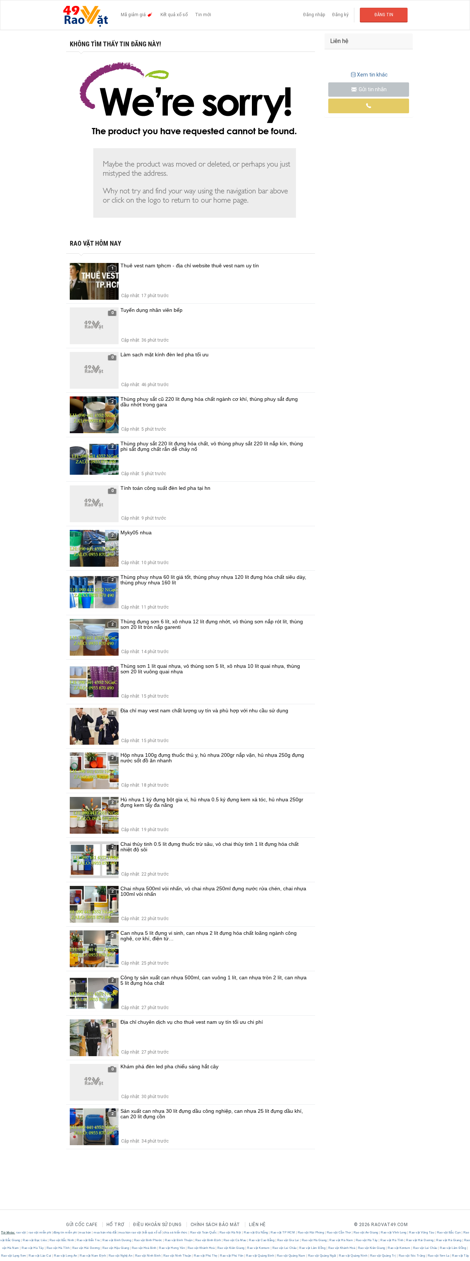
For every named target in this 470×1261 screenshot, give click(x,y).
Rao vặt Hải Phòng (311, 1232)
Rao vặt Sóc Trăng (412, 1255)
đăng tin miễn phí (65, 1232)
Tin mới (203, 14)
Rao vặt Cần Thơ (339, 1232)
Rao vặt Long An (65, 1255)
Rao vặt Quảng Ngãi (322, 1255)
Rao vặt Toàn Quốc (203, 1232)
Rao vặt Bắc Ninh (61, 1240)
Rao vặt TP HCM (283, 1232)
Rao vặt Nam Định (93, 1255)
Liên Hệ (257, 1224)
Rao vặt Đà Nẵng (256, 1232)
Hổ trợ (115, 1224)
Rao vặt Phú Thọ (205, 1255)
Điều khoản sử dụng (157, 1224)
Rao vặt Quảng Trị (383, 1255)
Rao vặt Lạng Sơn (14, 1255)
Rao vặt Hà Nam (341, 1240)
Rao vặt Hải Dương (420, 1240)
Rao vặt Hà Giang (314, 1240)
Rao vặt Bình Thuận (179, 1240)
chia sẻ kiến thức (175, 1232)
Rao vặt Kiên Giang (230, 1248)
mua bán (85, 1232)
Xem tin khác (372, 75)
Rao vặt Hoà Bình (144, 1248)
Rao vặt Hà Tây (367, 1240)
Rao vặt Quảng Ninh (353, 1255)
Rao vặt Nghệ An (120, 1255)
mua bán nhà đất (105, 1232)
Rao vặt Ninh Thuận (177, 1255)
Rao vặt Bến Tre (88, 1240)
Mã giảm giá (134, 14)
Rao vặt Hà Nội (230, 1232)
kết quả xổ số (152, 1232)
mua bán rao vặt (130, 1232)
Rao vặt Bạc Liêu (35, 1240)
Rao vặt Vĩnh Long (394, 1232)
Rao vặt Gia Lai (288, 1240)
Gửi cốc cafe (81, 1224)
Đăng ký (340, 14)
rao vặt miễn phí (40, 1232)
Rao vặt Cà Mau (235, 1240)
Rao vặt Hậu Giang (115, 1248)
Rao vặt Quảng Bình (260, 1255)
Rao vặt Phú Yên (232, 1255)
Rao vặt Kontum (258, 1248)
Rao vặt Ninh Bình (148, 1255)
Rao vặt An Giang (365, 1232)
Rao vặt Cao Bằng (261, 1240)
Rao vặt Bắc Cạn (449, 1232)
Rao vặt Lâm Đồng (312, 1248)
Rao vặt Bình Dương (117, 1240)
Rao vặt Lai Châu (284, 1248)
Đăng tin (384, 14)
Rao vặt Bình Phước (148, 1240)
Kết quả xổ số (174, 14)
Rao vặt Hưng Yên (172, 1248)
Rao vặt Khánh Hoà (201, 1248)
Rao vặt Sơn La (438, 1255)
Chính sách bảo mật (215, 1224)
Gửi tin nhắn (372, 89)
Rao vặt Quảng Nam (291, 1255)
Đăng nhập (314, 14)
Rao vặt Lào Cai (40, 1255)
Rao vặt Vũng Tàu (421, 1232)
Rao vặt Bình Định (208, 1240)
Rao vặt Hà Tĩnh (392, 1240)
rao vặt (21, 1232)
